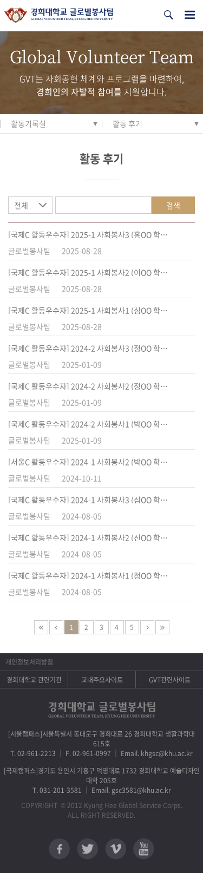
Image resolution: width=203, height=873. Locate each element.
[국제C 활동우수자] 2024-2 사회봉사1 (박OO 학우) (88, 424)
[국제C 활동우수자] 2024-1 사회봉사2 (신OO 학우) (88, 537)
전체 (21, 205)
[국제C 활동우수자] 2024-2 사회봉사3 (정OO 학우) (88, 348)
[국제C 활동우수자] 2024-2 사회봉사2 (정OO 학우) (88, 386)
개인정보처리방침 (29, 662)
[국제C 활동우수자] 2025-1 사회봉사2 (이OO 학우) (88, 272)
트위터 (87, 848)
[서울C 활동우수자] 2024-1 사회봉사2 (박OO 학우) (88, 461)
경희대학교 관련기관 (34, 680)
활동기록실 (28, 123)
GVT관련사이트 (170, 680)
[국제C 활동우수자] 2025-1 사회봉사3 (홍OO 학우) (88, 234)
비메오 (115, 848)
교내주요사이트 (102, 680)
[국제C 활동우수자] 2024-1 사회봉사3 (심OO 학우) (88, 499)
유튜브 (143, 848)
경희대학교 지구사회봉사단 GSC (58, 15)
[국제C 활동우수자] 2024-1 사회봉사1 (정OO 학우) (88, 575)
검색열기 (168, 14)
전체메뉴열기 (190, 14)
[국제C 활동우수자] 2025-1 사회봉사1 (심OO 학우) (88, 310)
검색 (173, 205)
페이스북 (59, 848)
